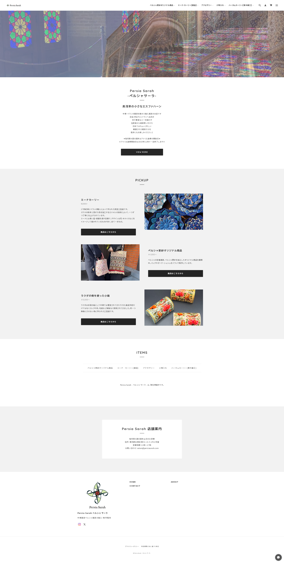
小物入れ (220, 5)
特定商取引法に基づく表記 (150, 546)
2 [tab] (143, 73)
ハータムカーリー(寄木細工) (240, 5)
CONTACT (135, 486)
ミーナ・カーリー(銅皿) (187, 5)
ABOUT (174, 482)
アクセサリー (206, 5)
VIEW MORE (142, 152)
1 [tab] (141, 73)
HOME (133, 482)
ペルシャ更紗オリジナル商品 (161, 5)
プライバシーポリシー (132, 546)
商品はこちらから (108, 232)
